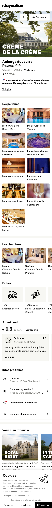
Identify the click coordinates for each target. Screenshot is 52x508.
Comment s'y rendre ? (21, 389)
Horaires (14, 377)
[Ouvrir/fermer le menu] (46, 5)
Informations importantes (23, 402)
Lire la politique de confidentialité (16, 496)
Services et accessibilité (23, 414)
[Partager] (23, 17)
